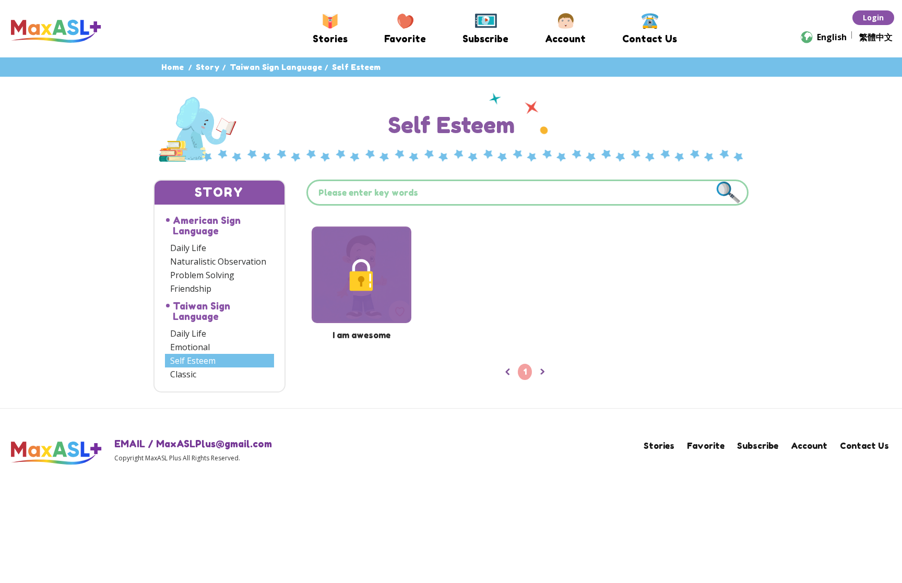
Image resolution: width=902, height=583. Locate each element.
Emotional (190, 347)
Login (873, 17)
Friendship (190, 288)
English (832, 37)
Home (172, 67)
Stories (330, 38)
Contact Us (649, 38)
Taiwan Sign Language (276, 67)
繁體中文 (876, 37)
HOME (55, 29)
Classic (183, 374)
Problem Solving (202, 275)
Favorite (405, 38)
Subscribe (485, 38)
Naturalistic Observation (218, 261)
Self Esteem (193, 360)
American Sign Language (207, 225)
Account (565, 38)
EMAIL (129, 443)
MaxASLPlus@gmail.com (214, 443)
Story (208, 67)
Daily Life (188, 248)
